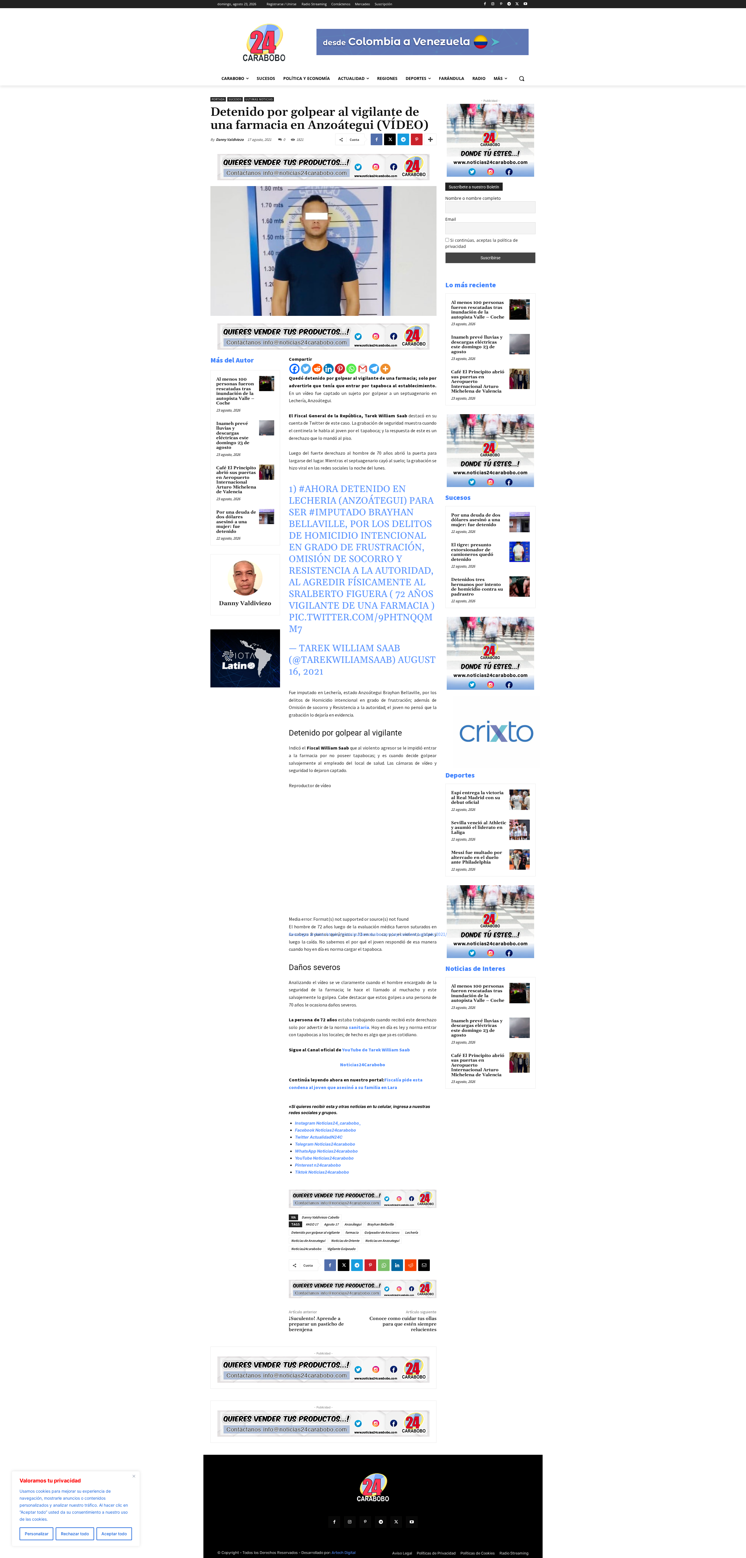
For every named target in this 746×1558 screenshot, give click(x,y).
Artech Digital (344, 1552)
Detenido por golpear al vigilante (315, 1232)
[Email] (424, 1265)
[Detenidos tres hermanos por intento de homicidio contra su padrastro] (519, 586)
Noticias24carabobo (306, 1249)
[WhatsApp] (384, 1265)
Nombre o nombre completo (473, 198)
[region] (76, 1508)
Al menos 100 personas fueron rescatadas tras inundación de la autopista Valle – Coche (235, 391)
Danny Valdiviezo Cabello (320, 1217)
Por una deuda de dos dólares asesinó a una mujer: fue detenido (236, 522)
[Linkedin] (328, 369)
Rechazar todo (75, 1533)
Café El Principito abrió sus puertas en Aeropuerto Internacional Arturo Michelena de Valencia (236, 480)
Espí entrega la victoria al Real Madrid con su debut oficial (477, 797)
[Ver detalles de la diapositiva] (502, 766)
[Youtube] (525, 4)
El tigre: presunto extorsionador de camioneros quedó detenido (472, 552)
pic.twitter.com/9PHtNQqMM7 (361, 623)
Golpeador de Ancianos (381, 1232)
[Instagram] (493, 4)
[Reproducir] (291, 943)
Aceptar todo (114, 1533)
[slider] (371, 971)
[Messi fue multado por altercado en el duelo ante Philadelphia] (519, 859)
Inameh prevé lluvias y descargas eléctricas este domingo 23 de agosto (232, 436)
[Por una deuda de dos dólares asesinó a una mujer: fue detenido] (266, 516)
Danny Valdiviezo (230, 139)
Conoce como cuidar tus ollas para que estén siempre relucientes (403, 1324)
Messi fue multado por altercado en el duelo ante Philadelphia (476, 857)
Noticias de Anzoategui (308, 1240)
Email (450, 219)
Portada (218, 99)
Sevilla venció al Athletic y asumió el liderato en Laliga (478, 827)
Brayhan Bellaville (380, 1224)
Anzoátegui (352, 1224)
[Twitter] (306, 369)
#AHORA (318, 489)
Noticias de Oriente (345, 1240)
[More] (430, 139)
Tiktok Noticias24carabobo (322, 1172)
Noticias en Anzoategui (382, 1240)
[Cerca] (133, 1476)
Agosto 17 (331, 1224)
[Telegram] (509, 4)
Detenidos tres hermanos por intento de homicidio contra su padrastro (477, 587)
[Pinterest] (501, 4)
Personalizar (36, 1533)
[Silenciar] (291, 973)
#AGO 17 (312, 1224)
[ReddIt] (410, 1265)
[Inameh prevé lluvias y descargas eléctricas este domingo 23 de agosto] (266, 427)
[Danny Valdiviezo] (245, 578)
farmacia (351, 1232)
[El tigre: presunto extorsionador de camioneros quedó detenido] (519, 552)
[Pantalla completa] (291, 981)
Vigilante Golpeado (341, 1249)
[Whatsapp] (351, 369)
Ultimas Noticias (259, 99)
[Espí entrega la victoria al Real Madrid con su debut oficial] (519, 799)
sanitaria (359, 1027)
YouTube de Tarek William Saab (376, 1050)
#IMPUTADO (337, 513)
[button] (522, 78)
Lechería (411, 1232)
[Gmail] (363, 369)
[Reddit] (317, 369)
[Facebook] (484, 4)
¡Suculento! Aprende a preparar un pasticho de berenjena (316, 1324)
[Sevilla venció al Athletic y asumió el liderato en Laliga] (519, 830)
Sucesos (235, 99)
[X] (517, 4)
